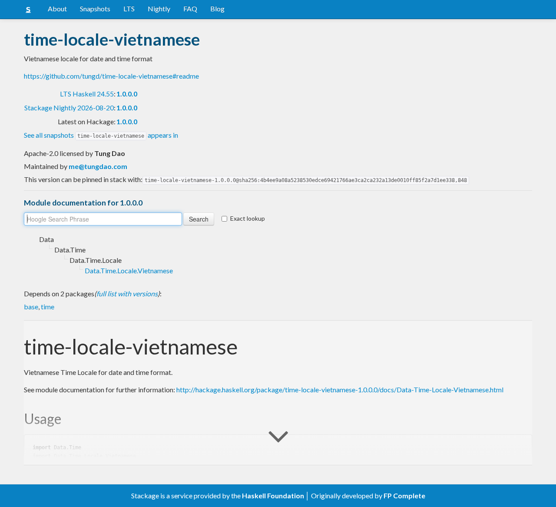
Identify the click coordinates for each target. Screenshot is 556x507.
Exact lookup (247, 218)
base (31, 306)
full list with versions (127, 293)
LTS (129, 8)
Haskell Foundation (273, 495)
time (47, 306)
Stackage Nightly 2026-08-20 (69, 107)
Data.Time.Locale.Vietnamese (129, 270)
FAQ (190, 8)
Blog (217, 8)
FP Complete (404, 495)
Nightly (159, 8)
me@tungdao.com (98, 166)
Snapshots (95, 8)
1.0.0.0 (126, 93)
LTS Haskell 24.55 (87, 93)
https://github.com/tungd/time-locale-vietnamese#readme (111, 76)
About (57, 8)
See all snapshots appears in (101, 135)
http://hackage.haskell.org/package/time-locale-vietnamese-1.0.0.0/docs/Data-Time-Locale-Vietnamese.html (339, 389)
